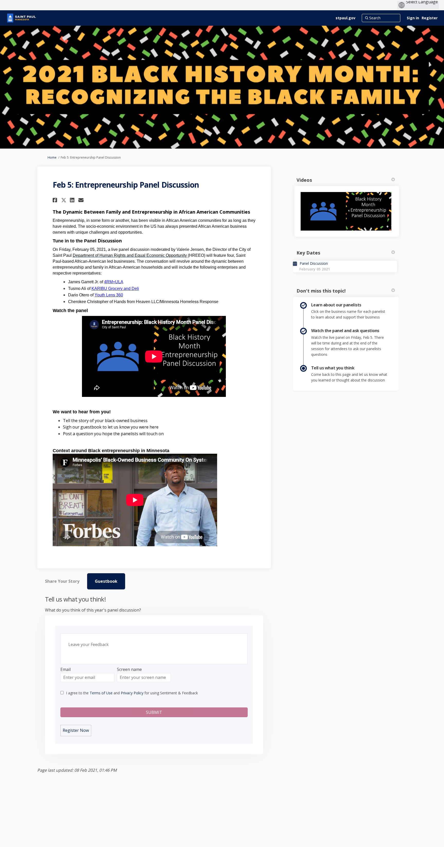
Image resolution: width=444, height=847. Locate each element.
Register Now (76, 730)
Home (52, 157)
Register (430, 17)
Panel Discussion (314, 263)
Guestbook (106, 581)
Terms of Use (101, 692)
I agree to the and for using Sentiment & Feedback (132, 692)
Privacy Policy (132, 692)
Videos (304, 180)
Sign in (413, 17)
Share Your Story (62, 581)
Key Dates (308, 253)
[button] (56, 200)
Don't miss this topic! (321, 291)
